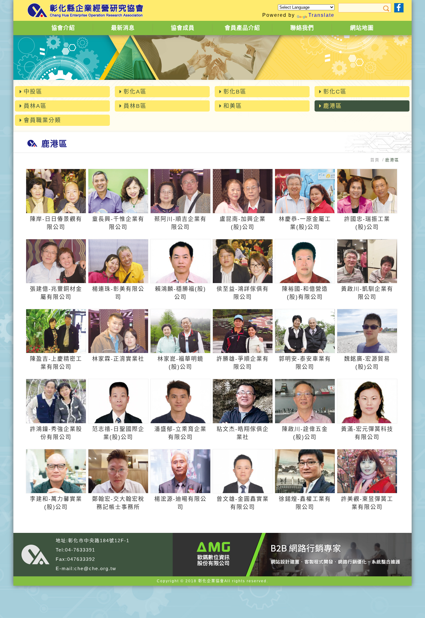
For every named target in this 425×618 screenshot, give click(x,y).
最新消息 (123, 28)
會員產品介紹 (242, 28)
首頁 (375, 160)
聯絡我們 (302, 28)
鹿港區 (332, 106)
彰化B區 (234, 92)
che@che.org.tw (95, 568)
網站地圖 (362, 28)
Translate (321, 15)
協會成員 (182, 28)
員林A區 (35, 106)
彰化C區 (335, 92)
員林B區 (135, 106)
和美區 (232, 106)
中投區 (33, 92)
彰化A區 (135, 92)
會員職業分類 (42, 120)
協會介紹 (63, 28)
